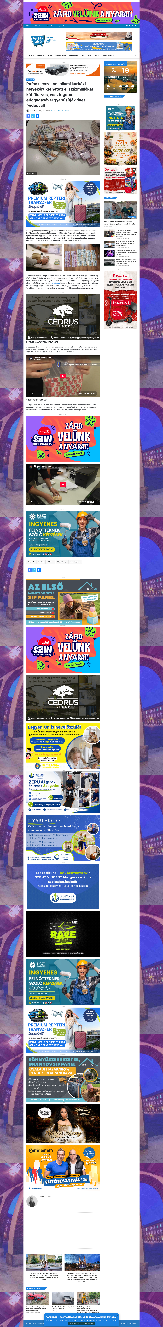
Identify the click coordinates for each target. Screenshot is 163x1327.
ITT (110, 1320)
